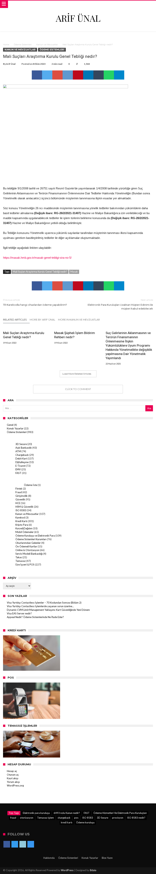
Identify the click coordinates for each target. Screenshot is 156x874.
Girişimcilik (21, 495)
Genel (10, 424)
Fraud (18, 492)
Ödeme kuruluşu (85, 822)
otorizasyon (26, 817)
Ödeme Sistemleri (23, 44)
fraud (13, 817)
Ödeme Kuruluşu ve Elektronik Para (35, 535)
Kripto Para (21, 524)
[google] (57, 75)
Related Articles (15, 319)
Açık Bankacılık (23, 447)
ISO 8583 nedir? (136, 817)
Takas (18, 557)
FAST (18, 472)
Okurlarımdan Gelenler (28, 542)
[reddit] (68, 75)
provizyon (117, 817)
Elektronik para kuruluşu (36, 812)
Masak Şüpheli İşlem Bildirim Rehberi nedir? (74, 335)
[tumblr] (98, 75)
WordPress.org (15, 785)
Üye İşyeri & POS (24, 564)
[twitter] (47, 75)
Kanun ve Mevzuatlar (47, 44)
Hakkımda (49, 857)
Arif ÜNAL (78, 18)
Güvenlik (20, 499)
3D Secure (21, 444)
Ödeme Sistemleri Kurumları (30, 539)
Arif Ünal (10, 63)
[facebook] (37, 75)
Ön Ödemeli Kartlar (26, 546)
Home (6, 44)
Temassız (20, 560)
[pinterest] (78, 75)
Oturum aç (13, 774)
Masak (74, 271)
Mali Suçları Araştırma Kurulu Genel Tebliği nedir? (40, 271)
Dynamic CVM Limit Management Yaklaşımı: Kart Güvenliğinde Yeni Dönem (48, 609)
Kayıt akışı (12, 778)
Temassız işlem (45, 817)
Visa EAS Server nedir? (19, 613)
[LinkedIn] (22, 844)
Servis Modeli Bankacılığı (29, 553)
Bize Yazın (107, 857)
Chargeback (22, 454)
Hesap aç (12, 771)
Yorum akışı (13, 781)
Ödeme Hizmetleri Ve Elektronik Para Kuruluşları (120, 812)
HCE (17, 503)
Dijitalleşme (22, 462)
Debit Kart (21, 458)
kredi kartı (66, 822)
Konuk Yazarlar (15, 428)
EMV (18, 469)
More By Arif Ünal (42, 319)
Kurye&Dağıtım (23, 528)
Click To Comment (78, 389)
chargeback (64, 817)
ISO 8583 (20, 510)
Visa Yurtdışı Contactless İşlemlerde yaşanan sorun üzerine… (40, 606)
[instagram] (30, 844)
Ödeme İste (30, 484)
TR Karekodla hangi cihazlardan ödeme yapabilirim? (35, 302)
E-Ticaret (20, 465)
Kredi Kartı (21, 521)
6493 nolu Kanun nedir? (67, 812)
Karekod (20, 517)
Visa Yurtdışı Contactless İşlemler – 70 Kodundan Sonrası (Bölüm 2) (44, 602)
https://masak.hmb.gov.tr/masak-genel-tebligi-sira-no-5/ (37, 257)
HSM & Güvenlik (24, 506)
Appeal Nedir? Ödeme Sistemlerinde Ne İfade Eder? (35, 617)
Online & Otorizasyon (27, 550)
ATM (18, 451)
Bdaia (93, 870)
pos (76, 817)
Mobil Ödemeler (24, 531)
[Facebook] (6, 844)
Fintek (18, 488)
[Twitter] (14, 844)
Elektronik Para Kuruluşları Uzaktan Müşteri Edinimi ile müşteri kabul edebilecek (120, 304)
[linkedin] (88, 75)
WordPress (67, 870)
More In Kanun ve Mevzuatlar (79, 319)
